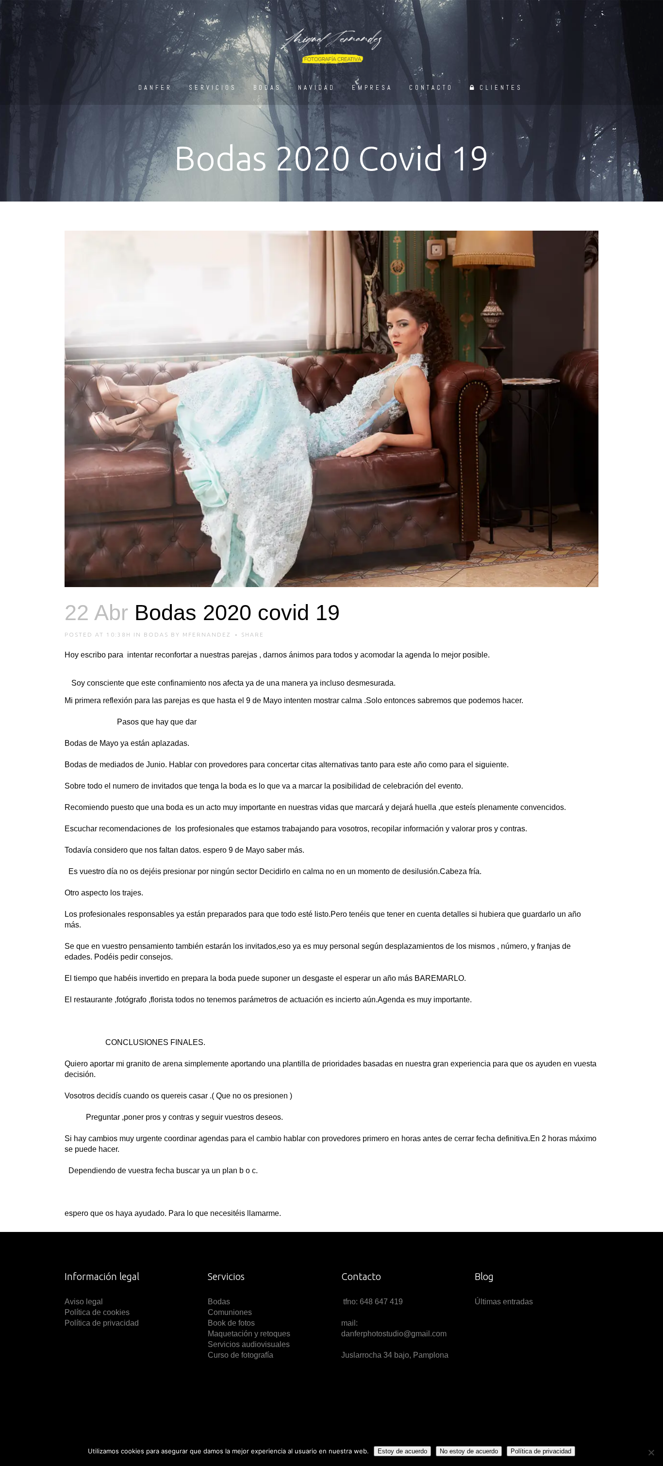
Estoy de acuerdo (402, 1451)
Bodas (156, 634)
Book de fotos (231, 1323)
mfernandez (206, 634)
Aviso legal (85, 1301)
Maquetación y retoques (249, 1334)
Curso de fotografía (240, 1355)
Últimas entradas (504, 1301)
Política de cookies (97, 1312)
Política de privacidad (102, 1323)
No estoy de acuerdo (469, 1451)
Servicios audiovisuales (249, 1344)
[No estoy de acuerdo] (651, 1452)
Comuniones (230, 1312)
